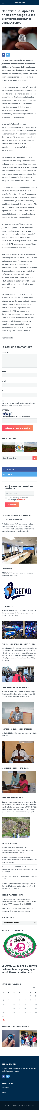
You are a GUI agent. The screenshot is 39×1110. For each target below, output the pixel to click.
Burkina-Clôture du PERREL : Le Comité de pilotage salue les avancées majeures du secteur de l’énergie (19, 869)
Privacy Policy (21, 500)
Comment (6, 352)
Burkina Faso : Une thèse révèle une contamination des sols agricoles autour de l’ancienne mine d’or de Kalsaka (17, 850)
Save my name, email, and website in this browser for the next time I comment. (18, 404)
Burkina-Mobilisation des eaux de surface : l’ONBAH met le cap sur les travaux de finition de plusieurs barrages (19, 859)
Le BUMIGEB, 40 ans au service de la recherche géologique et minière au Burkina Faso (19, 969)
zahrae (4, 909)
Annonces (5, 1088)
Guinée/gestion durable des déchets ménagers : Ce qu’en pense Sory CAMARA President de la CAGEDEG (19, 901)
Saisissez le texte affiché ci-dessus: (16, 417)
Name (4, 371)
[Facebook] (3, 1076)
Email (4, 381)
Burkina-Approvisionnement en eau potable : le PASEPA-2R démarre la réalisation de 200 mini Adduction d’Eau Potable (18, 886)
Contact (4, 1092)
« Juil (3, 1020)
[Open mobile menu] (3, 3)
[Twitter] (8, 1076)
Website (5, 391)
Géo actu (5, 963)
